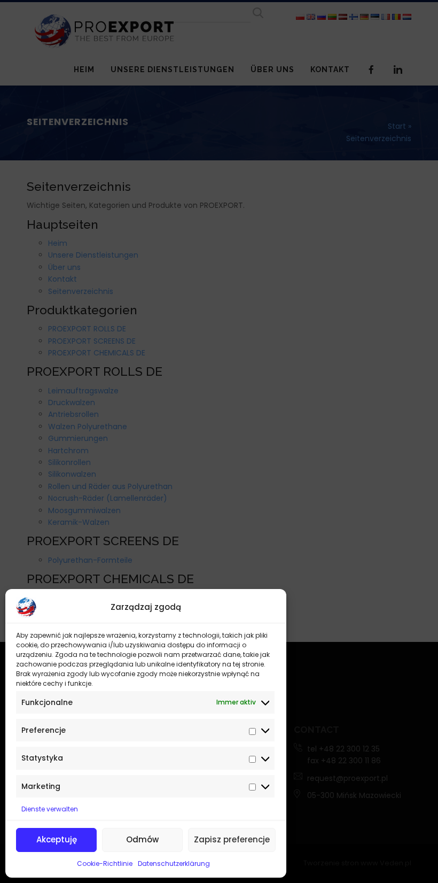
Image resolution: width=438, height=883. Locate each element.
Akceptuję (56, 839)
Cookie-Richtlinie (104, 863)
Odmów (142, 839)
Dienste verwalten (49, 809)
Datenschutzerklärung (174, 863)
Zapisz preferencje (232, 839)
